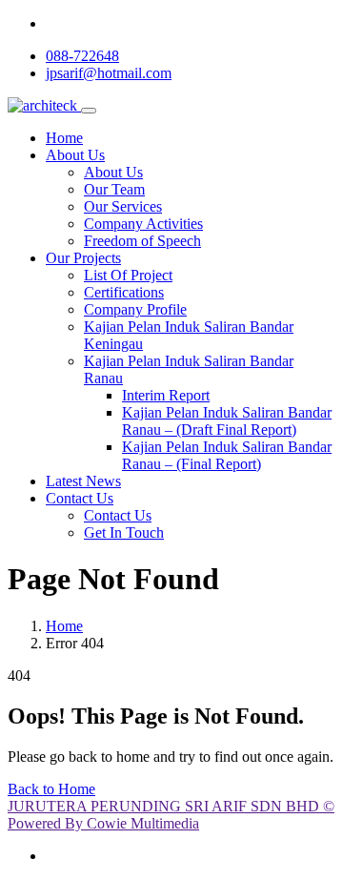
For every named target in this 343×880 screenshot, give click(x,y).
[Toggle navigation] (88, 110)
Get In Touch (124, 532)
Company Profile (135, 309)
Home (64, 138)
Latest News (83, 481)
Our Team (114, 189)
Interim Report (166, 395)
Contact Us (79, 498)
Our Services (123, 206)
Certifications (124, 292)
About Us (75, 155)
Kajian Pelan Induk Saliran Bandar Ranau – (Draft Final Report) (227, 421)
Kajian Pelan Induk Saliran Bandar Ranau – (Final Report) (227, 455)
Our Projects (83, 258)
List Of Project (128, 275)
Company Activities (143, 223)
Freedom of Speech (142, 241)
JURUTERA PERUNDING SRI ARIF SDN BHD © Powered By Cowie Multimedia (171, 814)
